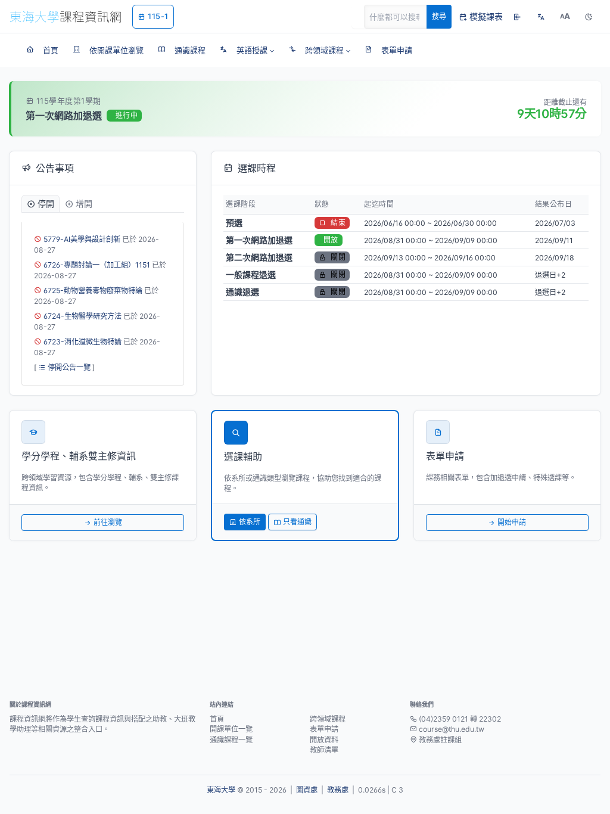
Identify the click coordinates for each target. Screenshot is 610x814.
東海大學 (221, 789)
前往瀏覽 (108, 522)
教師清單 (324, 749)
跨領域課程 (328, 718)
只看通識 (297, 521)
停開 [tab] (46, 203)
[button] (247, 50)
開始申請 (511, 522)
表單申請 (324, 729)
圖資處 (307, 789)
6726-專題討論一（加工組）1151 (96, 264)
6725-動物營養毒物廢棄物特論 (92, 290)
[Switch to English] (541, 17)
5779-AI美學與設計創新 (81, 239)
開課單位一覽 (231, 729)
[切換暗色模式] (588, 17)
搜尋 (439, 16)
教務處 (337, 789)
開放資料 (324, 739)
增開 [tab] (84, 203)
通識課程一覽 (231, 739)
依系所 (249, 521)
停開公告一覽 (69, 367)
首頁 (217, 718)
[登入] (517, 17)
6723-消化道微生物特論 (82, 341)
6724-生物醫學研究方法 (82, 316)
